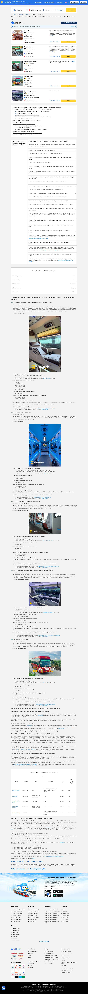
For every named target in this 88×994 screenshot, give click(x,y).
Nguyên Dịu (45, 472)
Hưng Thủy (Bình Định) (48, 540)
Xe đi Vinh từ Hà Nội (15, 921)
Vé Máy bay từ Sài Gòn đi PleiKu (51, 919)
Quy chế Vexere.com (49, 953)
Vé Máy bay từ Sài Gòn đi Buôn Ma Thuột (52, 922)
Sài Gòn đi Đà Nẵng (65, 921)
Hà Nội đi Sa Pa (14, 932)
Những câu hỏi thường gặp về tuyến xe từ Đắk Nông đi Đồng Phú (26, 120)
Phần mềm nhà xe (65, 956)
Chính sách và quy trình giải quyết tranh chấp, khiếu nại (52, 960)
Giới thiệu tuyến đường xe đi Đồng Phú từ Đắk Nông (24, 124)
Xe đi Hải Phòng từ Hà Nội (16, 919)
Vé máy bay (48, 906)
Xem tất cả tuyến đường (44, 941)
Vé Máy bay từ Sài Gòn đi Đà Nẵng (52, 915)
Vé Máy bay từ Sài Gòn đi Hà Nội (51, 913)
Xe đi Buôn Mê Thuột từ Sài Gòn (18, 909)
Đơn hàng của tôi (38, 2)
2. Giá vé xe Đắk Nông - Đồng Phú (22, 127)
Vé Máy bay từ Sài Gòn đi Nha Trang (52, 911)
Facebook (32, 963)
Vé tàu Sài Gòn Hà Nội (32, 915)
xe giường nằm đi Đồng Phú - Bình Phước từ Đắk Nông (25, 764)
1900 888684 (45, 409)
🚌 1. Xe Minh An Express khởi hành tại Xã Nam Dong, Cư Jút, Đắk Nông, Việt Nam (32, 111)
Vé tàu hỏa (31, 906)
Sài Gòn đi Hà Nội (64, 917)
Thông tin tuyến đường (17, 122)
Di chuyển (64, 906)
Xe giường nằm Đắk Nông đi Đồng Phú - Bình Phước (52, 249)
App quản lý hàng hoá (65, 972)
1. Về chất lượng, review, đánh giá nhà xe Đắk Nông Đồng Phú (28, 125)
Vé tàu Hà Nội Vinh (32, 921)
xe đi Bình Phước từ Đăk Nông (24, 14)
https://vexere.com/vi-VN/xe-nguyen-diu (42, 497)
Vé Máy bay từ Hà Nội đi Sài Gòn (51, 909)
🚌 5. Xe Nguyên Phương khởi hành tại (23, 118)
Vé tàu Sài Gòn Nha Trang (33, 909)
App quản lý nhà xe (65, 958)
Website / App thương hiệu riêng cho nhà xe (69, 963)
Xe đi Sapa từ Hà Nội (15, 917)
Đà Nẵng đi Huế (14, 938)
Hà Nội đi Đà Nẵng (65, 915)
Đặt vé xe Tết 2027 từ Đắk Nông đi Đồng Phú (22, 134)
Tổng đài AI (63, 965)
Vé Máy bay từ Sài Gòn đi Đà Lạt (51, 917)
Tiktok (31, 965)
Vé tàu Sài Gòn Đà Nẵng (33, 913)
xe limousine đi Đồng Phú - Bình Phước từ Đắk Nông (25, 749)
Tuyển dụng (30, 953)
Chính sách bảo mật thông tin (51, 955)
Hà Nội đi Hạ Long (15, 930)
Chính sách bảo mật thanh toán (51, 957)
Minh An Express (46, 378)
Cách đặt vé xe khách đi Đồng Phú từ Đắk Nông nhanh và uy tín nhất (27, 133)
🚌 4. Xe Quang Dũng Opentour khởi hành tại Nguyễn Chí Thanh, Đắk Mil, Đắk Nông (33, 116)
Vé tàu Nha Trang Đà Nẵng (33, 917)
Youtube (31, 967)
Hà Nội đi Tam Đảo (15, 934)
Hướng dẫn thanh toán (49, 951)
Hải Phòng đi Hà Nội (15, 940)
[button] (52, 141)
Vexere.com (40, 715)
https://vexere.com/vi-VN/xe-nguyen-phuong (45, 704)
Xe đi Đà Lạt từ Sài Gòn (16, 915)
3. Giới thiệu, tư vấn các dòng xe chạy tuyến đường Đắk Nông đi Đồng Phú (31, 129)
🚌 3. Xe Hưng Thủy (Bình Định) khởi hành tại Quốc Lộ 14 (27, 115)
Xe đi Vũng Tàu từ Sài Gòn (16, 911)
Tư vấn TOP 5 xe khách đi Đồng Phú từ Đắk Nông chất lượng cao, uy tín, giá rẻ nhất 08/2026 (32, 109)
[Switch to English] (66, 2)
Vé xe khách (13, 14)
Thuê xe (13, 926)
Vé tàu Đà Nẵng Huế (32, 919)
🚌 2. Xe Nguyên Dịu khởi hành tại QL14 (23, 113)
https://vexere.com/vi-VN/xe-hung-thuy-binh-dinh (48, 566)
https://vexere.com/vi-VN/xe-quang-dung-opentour (49, 635)
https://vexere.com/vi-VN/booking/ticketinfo (54, 856)
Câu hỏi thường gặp (49, 963)
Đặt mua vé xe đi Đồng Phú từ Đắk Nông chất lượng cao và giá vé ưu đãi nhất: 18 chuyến (37, 107)
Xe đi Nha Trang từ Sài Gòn (17, 913)
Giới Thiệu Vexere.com (32, 951)
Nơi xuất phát (17, 9)
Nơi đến (32, 9)
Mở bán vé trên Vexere (48, 2)
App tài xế (63, 960)
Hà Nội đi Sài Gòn (64, 919)
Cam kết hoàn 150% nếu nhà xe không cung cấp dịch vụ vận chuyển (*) (20, 2)
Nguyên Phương (46, 682)
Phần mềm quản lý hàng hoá (67, 970)
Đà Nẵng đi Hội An (65, 913)
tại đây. (33, 858)
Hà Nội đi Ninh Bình (15, 928)
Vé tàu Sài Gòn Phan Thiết (33, 911)
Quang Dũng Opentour (48, 612)
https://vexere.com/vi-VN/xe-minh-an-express (45, 408)
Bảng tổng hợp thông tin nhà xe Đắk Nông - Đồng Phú (24, 131)
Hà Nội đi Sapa (64, 911)
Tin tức (29, 955)
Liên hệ (29, 957)
